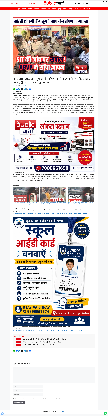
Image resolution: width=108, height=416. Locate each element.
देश (49, 9)
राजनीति (30, 9)
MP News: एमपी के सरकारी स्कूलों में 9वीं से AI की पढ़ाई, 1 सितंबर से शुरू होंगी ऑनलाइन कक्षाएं (40, 342)
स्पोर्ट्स (24, 9)
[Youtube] (79, 3)
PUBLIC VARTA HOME (82, 9)
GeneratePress (62, 411)
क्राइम (59, 9)
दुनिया (54, 9)
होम (19, 9)
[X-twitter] (83, 3)
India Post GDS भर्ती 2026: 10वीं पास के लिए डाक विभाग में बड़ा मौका (35, 345)
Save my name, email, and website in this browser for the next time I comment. (37, 398)
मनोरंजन (37, 9)
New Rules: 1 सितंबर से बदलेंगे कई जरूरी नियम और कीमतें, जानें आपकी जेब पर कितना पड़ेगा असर (41, 339)
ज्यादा (70, 9)
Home (12, 12)
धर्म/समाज (43, 9)
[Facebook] (87, 3)
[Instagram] (75, 3)
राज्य (64, 9)
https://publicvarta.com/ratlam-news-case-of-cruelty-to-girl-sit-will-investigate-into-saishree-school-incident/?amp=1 (48, 330)
